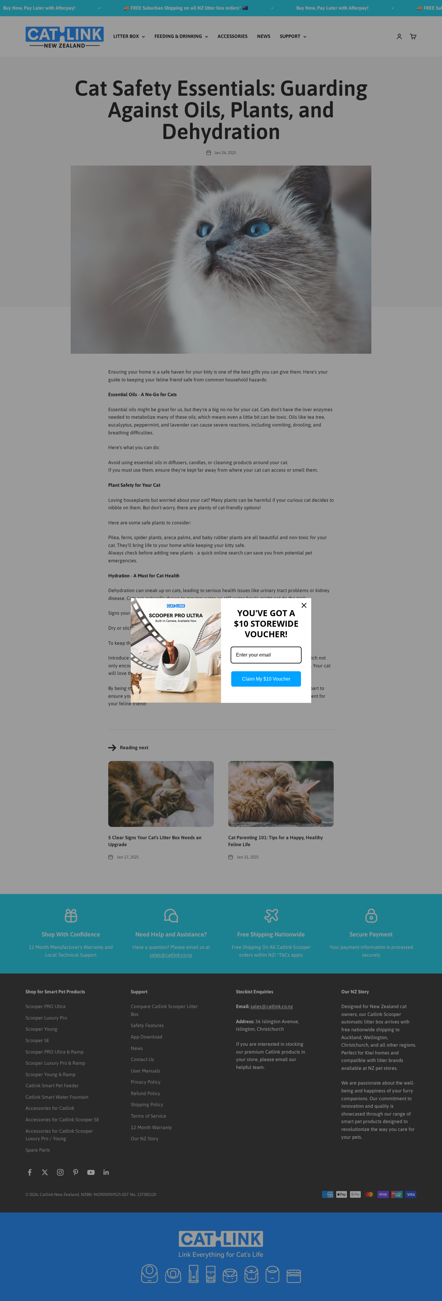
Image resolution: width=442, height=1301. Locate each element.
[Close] (304, 605)
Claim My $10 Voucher (266, 679)
